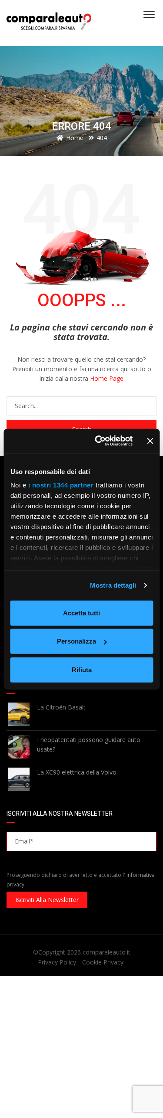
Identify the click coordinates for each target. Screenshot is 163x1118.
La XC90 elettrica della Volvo (76, 772)
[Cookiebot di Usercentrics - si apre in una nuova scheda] (99, 441)
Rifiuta (82, 669)
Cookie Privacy (102, 962)
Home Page (106, 378)
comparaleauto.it (106, 952)
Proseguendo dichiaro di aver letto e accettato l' (81, 879)
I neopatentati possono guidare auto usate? (88, 744)
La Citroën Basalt (61, 707)
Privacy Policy (57, 962)
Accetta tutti (81, 612)
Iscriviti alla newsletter (47, 900)
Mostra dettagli (113, 585)
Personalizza (76, 641)
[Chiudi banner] (150, 441)
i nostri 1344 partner (60, 485)
